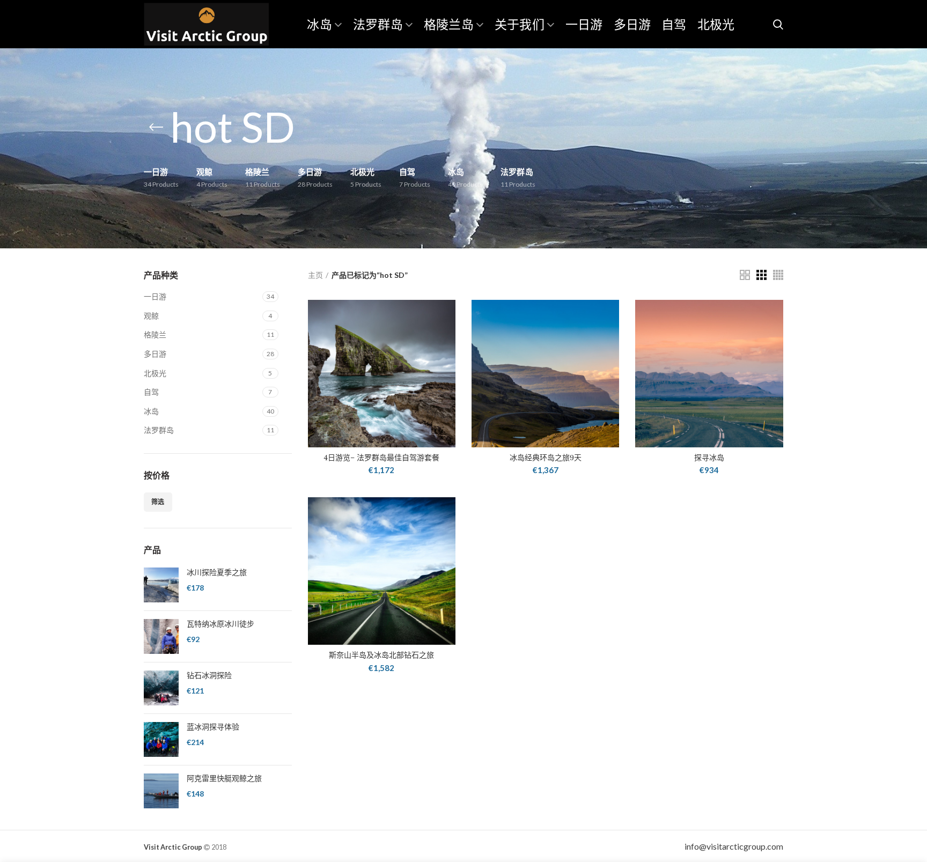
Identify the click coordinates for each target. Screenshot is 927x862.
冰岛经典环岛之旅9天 (546, 457)
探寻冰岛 (709, 457)
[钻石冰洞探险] (161, 688)
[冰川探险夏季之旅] (161, 585)
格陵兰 (155, 334)
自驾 (151, 391)
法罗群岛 (159, 429)
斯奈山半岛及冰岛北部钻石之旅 (381, 655)
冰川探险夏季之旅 (217, 572)
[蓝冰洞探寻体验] (161, 739)
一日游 (155, 296)
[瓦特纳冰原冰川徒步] (161, 636)
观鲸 (151, 315)
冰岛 (151, 411)
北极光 (155, 373)
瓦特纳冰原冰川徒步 (220, 624)
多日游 (155, 353)
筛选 (158, 502)
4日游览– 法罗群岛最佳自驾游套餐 (381, 457)
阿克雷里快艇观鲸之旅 (224, 778)
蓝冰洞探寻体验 (213, 727)
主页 (315, 274)
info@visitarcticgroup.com (734, 846)
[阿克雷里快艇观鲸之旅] (161, 790)
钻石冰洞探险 (209, 675)
